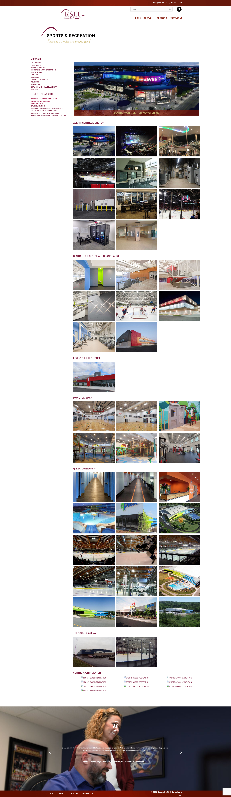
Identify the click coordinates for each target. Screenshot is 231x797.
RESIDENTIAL (36, 84)
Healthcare (36, 65)
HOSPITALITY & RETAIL (39, 67)
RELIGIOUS (35, 82)
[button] (50, 752)
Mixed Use (35, 77)
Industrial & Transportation (43, 70)
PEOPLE (147, 18)
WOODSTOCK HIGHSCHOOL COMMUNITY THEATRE (48, 115)
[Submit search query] (170, 9)
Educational (36, 63)
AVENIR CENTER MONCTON (40, 101)
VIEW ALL (36, 59)
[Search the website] (151, 9)
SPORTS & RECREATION (44, 87)
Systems (34, 89)
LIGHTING (34, 75)
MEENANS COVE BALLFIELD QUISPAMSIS (45, 113)
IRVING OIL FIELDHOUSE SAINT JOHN (44, 99)
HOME (138, 18)
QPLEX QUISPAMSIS (38, 106)
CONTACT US (176, 18)
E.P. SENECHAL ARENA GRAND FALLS (44, 111)
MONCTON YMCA (37, 103)
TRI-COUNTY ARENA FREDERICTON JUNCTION (47, 108)
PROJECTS (162, 18)
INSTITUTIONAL (37, 72)
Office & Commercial (39, 79)
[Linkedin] (179, 9)
